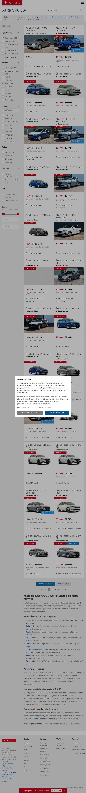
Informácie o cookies (26, 407)
